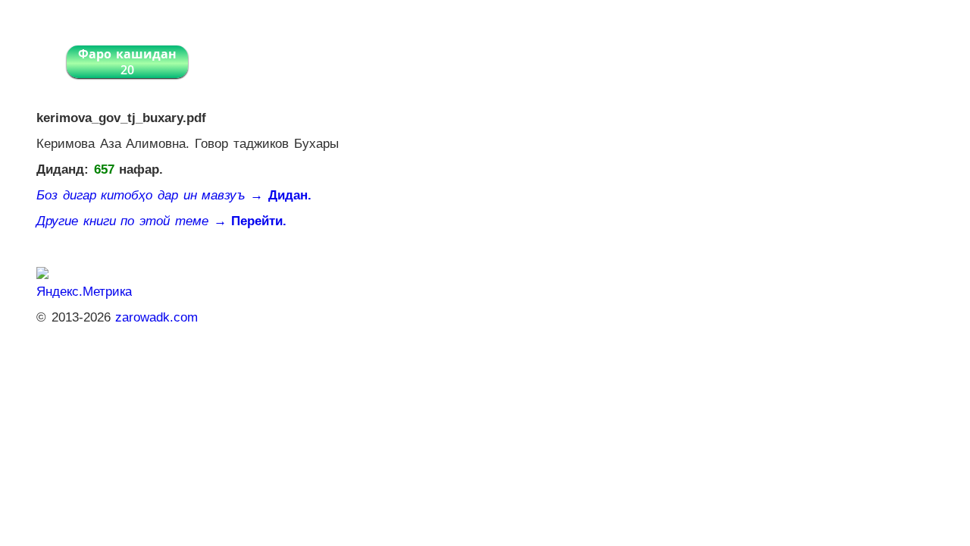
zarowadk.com (156, 317)
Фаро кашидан (127, 62)
